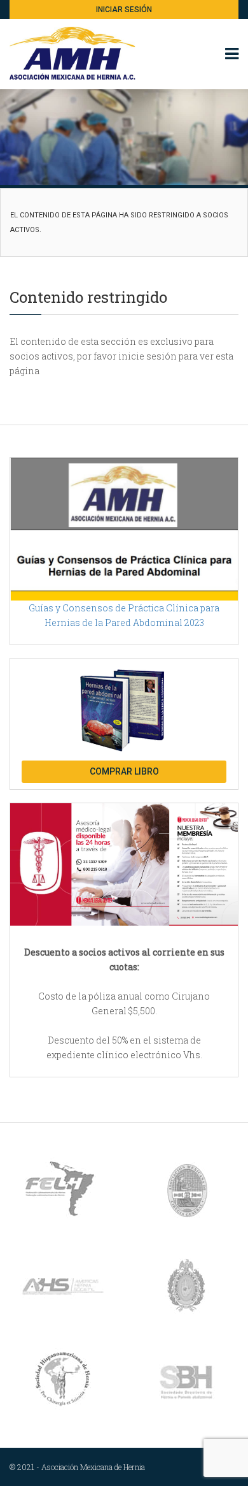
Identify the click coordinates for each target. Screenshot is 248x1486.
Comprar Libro (124, 771)
